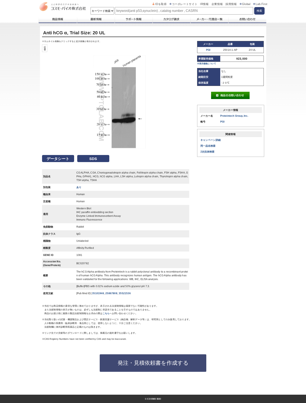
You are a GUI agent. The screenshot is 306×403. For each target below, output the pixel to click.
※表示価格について (206, 63)
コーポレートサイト (185, 4)
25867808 (111, 293)
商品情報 (58, 19)
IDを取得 (161, 4)
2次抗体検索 (207, 151)
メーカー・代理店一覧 (209, 19)
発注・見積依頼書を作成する (153, 363)
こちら (106, 313)
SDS (93, 159)
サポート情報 (133, 19)
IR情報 (204, 4)
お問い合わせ (247, 19)
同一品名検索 (208, 145)
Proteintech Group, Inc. (234, 115)
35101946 (98, 293)
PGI (208, 49)
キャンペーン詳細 (210, 140)
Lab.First (261, 4)
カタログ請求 (171, 19)
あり (78, 187)
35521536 (125, 293)
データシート (58, 159)
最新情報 (95, 19)
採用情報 (231, 4)
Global (246, 4)
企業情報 (217, 4)
